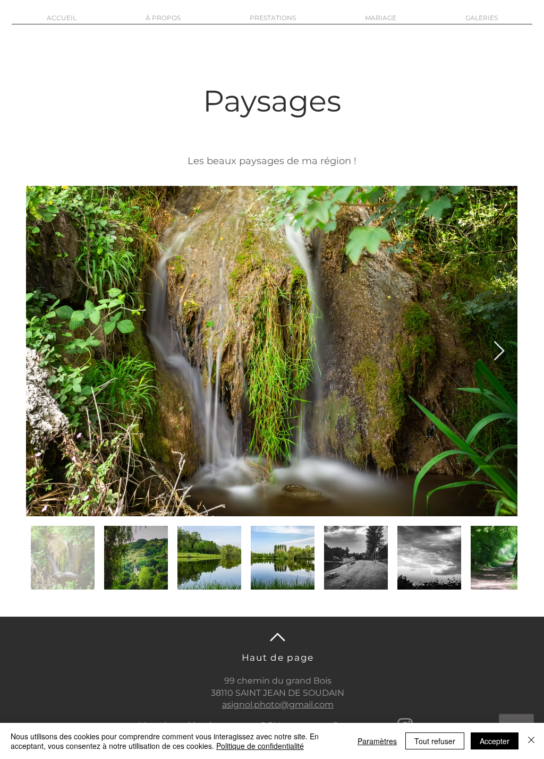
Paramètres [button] (377, 741)
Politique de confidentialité (260, 745)
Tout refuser (434, 741)
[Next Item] (499, 351)
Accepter (494, 741)
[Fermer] (531, 741)
